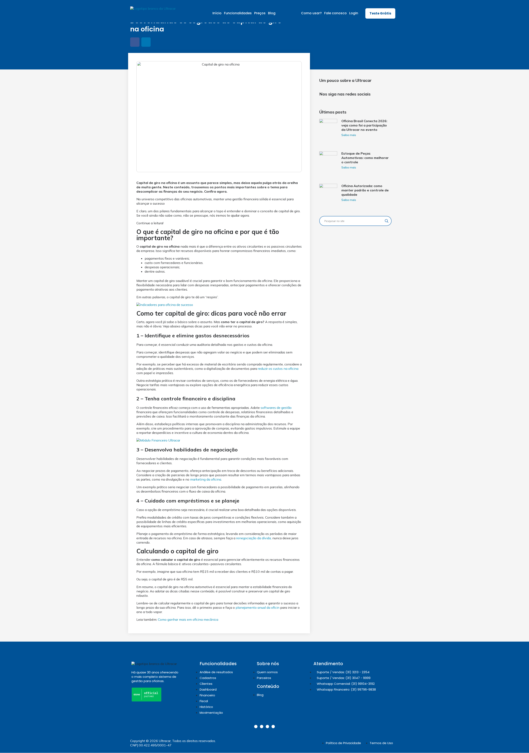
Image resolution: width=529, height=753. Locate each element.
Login (353, 13)
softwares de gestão (276, 408)
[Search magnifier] (387, 221)
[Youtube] (273, 726)
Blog (271, 13)
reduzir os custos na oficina (278, 368)
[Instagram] (255, 726)
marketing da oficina (205, 479)
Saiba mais (348, 135)
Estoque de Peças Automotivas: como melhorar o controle (365, 157)
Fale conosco (335, 13)
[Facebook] (267, 726)
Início (217, 13)
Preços (260, 13)
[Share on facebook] (134, 42)
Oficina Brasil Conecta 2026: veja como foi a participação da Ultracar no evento (364, 125)
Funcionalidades (238, 13)
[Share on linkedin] (146, 42)
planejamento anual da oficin (257, 607)
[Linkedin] (261, 726)
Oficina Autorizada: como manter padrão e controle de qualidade (365, 190)
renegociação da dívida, (254, 538)
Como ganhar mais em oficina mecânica (188, 619)
